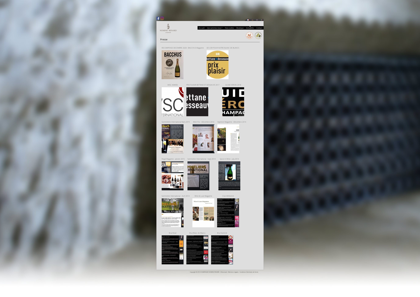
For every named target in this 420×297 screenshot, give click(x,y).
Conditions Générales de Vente (249, 272)
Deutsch (252, 20)
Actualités (250, 28)
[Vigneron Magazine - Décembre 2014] (228, 152)
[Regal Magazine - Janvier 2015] (173, 189)
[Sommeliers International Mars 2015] (173, 152)
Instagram (162, 18)
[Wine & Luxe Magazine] (203, 226)
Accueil (202, 28)
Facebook (158, 18)
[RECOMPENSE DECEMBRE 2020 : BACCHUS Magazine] (173, 78)
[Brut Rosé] (173, 263)
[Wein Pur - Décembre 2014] (203, 152)
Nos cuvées (229, 28)
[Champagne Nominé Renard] (168, 28)
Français (248, 20)
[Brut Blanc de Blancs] (197, 263)
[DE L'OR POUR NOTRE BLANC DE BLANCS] (217, 78)
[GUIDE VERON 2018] (233, 115)
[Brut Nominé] (222, 263)
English (257, 20)
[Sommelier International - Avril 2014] (173, 226)
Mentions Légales (233, 272)
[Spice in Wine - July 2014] (229, 189)
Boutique (240, 28)
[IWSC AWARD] (173, 115)
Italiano (261, 20)
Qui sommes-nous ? (214, 28)
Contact (259, 28)
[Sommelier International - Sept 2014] (198, 189)
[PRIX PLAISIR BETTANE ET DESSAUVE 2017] (197, 115)
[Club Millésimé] (228, 226)
